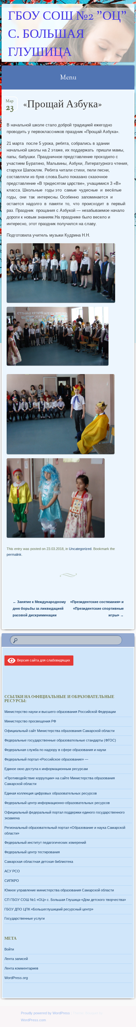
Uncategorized (80, 549)
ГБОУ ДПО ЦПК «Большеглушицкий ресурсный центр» (48, 909)
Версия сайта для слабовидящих (42, 660)
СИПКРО (11, 881)
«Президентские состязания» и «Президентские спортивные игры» (97, 608)
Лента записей (16, 959)
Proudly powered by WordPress (45, 1013)
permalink (14, 554)
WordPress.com (33, 1020)
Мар (10, 103)
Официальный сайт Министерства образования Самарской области (59, 731)
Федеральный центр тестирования (32, 852)
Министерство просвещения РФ (30, 721)
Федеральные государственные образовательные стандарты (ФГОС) (60, 740)
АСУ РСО (12, 871)
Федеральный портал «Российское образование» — (46, 759)
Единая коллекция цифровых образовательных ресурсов (50, 793)
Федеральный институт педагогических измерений (45, 842)
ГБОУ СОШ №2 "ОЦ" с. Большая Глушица (67, 35)
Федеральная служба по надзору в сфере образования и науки (55, 750)
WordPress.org (16, 978)
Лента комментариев (21, 968)
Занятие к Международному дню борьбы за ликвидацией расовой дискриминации (39, 608)
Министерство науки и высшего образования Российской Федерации (60, 712)
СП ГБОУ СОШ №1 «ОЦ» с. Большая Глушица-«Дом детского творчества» (65, 900)
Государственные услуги (24, 918)
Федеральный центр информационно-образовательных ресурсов (57, 803)
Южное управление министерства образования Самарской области (59, 890)
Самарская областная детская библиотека (38, 861)
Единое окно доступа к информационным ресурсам (46, 769)
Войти (9, 949)
